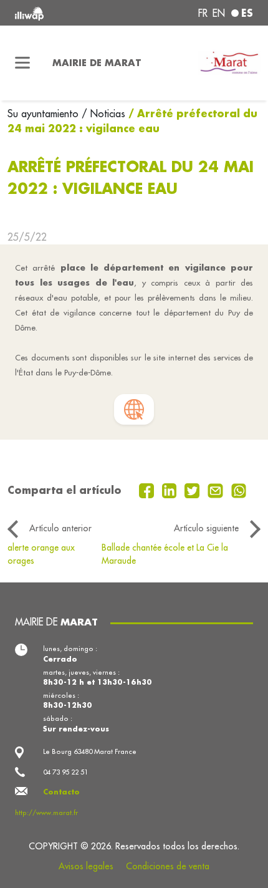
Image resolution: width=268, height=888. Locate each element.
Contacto (61, 791)
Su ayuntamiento (44, 113)
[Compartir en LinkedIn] (171, 489)
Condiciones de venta (167, 866)
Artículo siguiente (206, 528)
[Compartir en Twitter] (193, 489)
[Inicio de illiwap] (60, 13)
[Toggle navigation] (22, 63)
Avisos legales (86, 866)
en (219, 13)
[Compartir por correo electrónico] (217, 489)
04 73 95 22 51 (65, 772)
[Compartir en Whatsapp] (239, 489)
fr (203, 13)
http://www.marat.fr (46, 812)
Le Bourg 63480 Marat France (89, 751)
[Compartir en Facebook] (148, 489)
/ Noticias (103, 113)
